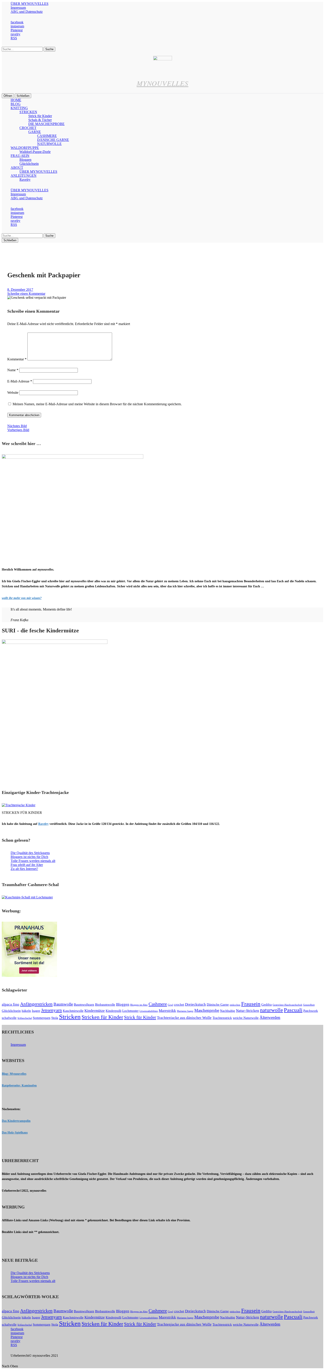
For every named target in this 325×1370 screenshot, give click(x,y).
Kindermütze (94, 1010)
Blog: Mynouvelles (14, 1073)
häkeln (26, 1010)
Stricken (70, 1016)
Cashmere (158, 1004)
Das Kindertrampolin (16, 1121)
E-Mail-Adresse (19, 381)
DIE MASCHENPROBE (46, 124)
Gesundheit (309, 1005)
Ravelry (25, 179)
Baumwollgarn (84, 1004)
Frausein (250, 1004)
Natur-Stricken (247, 1010)
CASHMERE (47, 136)
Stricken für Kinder (102, 1017)
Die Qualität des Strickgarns (30, 853)
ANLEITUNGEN (23, 175)
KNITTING (19, 108)
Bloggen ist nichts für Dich (29, 857)
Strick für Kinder (40, 116)
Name (12, 370)
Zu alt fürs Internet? (24, 869)
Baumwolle (63, 1004)
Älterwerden (270, 1017)
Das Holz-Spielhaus (15, 1132)
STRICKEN (28, 112)
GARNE (34, 132)
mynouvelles (162, 83)
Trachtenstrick (222, 1018)
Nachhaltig (227, 1010)
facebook (17, 22)
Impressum (18, 8)
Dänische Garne (218, 1004)
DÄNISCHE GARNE (53, 140)
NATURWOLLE (49, 144)
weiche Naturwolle (246, 1018)
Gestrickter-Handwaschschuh (287, 1005)
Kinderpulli (113, 1010)
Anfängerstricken (36, 1004)
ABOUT (17, 167)
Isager (36, 1010)
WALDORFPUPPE (25, 148)
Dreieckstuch (195, 1004)
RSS (14, 38)
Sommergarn (41, 1018)
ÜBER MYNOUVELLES (29, 4)
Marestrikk (167, 1010)
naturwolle (271, 1010)
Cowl (170, 1005)
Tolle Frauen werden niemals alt (33, 861)
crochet (179, 1004)
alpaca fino (10, 1004)
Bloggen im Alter (139, 1005)
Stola (54, 1018)
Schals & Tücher (40, 120)
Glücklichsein (29, 164)
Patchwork (310, 1010)
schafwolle (9, 1018)
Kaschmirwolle (73, 1010)
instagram (17, 26)
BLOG (16, 104)
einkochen (235, 1005)
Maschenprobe (206, 1010)
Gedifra (266, 1004)
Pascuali (293, 1010)
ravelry (15, 34)
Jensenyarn (51, 1010)
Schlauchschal (24, 1018)
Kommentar (17, 359)
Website (12, 392)
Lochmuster (130, 1010)
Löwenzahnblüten (149, 1011)
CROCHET (27, 128)
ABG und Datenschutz (27, 11)
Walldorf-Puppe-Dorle (35, 152)
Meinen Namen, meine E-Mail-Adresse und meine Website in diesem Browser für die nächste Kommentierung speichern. (97, 404)
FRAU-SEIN (20, 156)
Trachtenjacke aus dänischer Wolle (184, 1018)
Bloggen (25, 160)
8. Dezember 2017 (20, 289)
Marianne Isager (185, 1011)
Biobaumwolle (105, 1004)
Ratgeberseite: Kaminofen (19, 1085)
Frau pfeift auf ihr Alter (27, 865)
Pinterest (17, 30)
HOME (16, 100)
